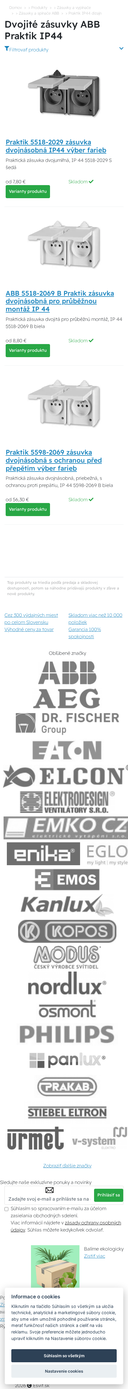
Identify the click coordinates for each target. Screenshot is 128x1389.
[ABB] (67, 672)
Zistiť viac (94, 1256)
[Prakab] (67, 1086)
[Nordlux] (67, 983)
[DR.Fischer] (67, 724)
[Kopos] (67, 931)
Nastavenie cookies (64, 1371)
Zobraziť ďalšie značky (67, 1166)
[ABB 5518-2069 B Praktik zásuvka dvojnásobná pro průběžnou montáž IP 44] (64, 244)
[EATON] (67, 750)
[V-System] (99, 1138)
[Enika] (43, 853)
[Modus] (67, 957)
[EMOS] (67, 879)
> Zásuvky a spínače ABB (37, 13)
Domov (15, 7)
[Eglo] (107, 853)
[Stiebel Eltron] (67, 1112)
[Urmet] (35, 1138)
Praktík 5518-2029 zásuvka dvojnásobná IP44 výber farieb (56, 146)
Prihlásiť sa (108, 1195)
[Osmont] (67, 1008)
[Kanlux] (67, 905)
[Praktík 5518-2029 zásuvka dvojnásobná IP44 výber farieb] (64, 93)
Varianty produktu (28, 191)
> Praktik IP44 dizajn (83, 13)
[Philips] (67, 1034)
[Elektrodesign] (67, 802)
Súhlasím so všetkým (64, 1355)
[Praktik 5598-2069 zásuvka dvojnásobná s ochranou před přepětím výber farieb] (64, 403)
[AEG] (67, 698)
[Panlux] (67, 1060)
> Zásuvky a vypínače (72, 7)
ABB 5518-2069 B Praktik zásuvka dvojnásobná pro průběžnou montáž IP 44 (60, 301)
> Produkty (37, 7)
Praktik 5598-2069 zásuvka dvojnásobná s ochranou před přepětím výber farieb (54, 460)
